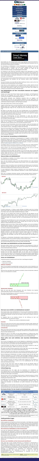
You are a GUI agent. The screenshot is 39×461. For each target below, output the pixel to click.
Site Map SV (27, 457)
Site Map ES (15, 457)
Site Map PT (31, 457)
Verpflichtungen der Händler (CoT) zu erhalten (13, 143)
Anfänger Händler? (19, 10)
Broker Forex (19, 6)
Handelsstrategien (19, 8)
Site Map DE (19, 457)
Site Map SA (35, 457)
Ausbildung (19, 12)
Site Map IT (23, 457)
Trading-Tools (19, 14)
